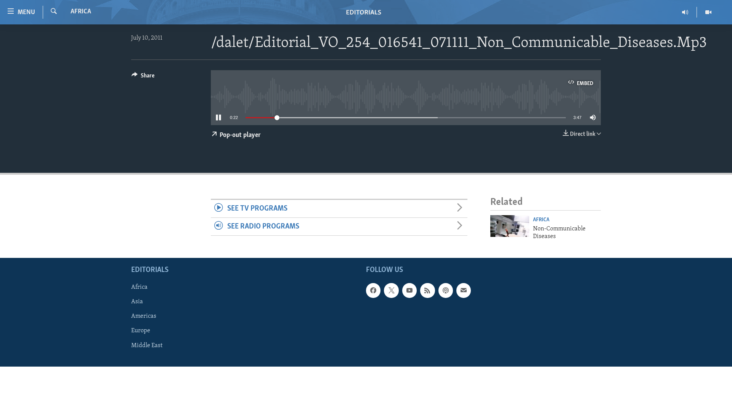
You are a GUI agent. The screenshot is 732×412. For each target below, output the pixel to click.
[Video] (708, 12)
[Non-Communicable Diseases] (509, 226)
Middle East (146, 346)
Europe (140, 331)
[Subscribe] (463, 290)
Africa (81, 11)
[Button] (143, 77)
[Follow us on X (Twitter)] (391, 290)
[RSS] (427, 290)
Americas (143, 317)
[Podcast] (445, 290)
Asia (137, 302)
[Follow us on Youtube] (409, 290)
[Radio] (685, 12)
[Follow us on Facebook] (373, 290)
